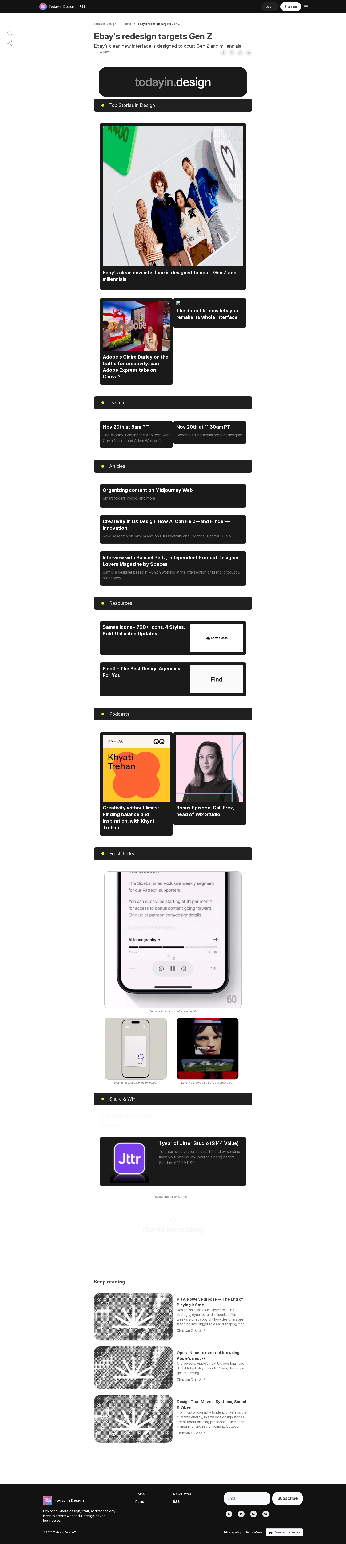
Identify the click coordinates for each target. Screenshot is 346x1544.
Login (269, 6)
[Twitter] (229, 1514)
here (191, 1197)
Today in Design (105, 24)
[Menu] (306, 5)
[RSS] (266, 1514)
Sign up (290, 6)
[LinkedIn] (241, 1514)
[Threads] (253, 1514)
